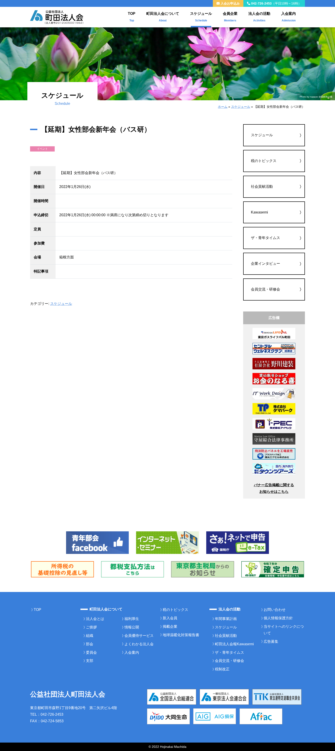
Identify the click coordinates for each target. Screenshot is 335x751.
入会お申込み (230, 3)
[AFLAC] (261, 716)
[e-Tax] (237, 542)
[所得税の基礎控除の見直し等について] (62, 569)
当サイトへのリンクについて (284, 630)
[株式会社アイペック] (274, 423)
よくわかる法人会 (139, 644)
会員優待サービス (139, 636)
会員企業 (230, 17)
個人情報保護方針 (278, 618)
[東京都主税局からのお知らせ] (202, 569)
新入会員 (170, 618)
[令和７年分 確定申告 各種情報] (272, 569)
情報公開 (131, 627)
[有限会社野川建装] (274, 363)
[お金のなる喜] (274, 378)
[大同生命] (168, 716)
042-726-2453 (275, 3)
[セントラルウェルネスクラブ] (274, 348)
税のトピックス (263, 161)
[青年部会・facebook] (97, 542)
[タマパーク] (274, 408)
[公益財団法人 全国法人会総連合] (171, 697)
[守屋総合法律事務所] (274, 438)
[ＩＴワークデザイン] (274, 393)
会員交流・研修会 (265, 289)
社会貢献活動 (262, 186)
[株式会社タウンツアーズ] (274, 469)
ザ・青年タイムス (265, 238)
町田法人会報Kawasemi (234, 644)
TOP (131, 17)
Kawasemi (259, 212)
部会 (89, 644)
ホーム (222, 106)
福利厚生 (131, 619)
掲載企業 (170, 626)
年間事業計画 (226, 619)
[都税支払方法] (132, 569)
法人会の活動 (259, 17)
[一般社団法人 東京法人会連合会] (224, 697)
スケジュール (201, 17)
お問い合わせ (275, 610)
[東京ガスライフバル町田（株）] (274, 333)
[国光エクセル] (274, 453)
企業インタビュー (265, 263)
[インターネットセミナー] (167, 542)
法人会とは (95, 619)
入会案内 (288, 17)
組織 (89, 636)
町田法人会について (162, 17)
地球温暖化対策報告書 (181, 635)
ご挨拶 (91, 627)
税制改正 (222, 669)
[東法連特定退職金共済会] (277, 697)
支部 (89, 661)
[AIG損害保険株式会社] (214, 716)
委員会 (91, 652)
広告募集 (271, 641)
